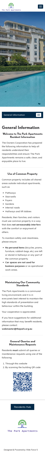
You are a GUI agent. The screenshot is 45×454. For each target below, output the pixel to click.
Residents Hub (22, 406)
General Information (14, 114)
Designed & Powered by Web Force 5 (21, 449)
